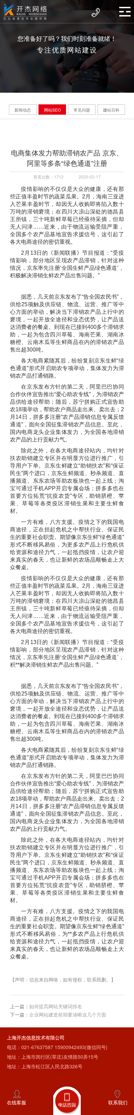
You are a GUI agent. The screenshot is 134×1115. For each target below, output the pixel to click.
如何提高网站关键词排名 (55, 1006)
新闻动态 (22, 110)
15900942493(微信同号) (81, 1047)
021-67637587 (37, 1047)
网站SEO (52, 110)
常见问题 (82, 110)
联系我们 (117, 1102)
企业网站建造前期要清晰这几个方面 (67, 1014)
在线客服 (16, 1102)
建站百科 (111, 110)
